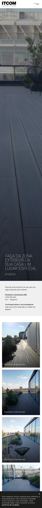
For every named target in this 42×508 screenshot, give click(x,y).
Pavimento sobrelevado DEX (16, 295)
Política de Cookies (10, 505)
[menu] (37, 4)
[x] (39, 494)
